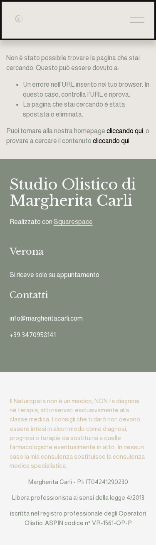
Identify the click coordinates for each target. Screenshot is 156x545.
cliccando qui (124, 130)
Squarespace (73, 221)
